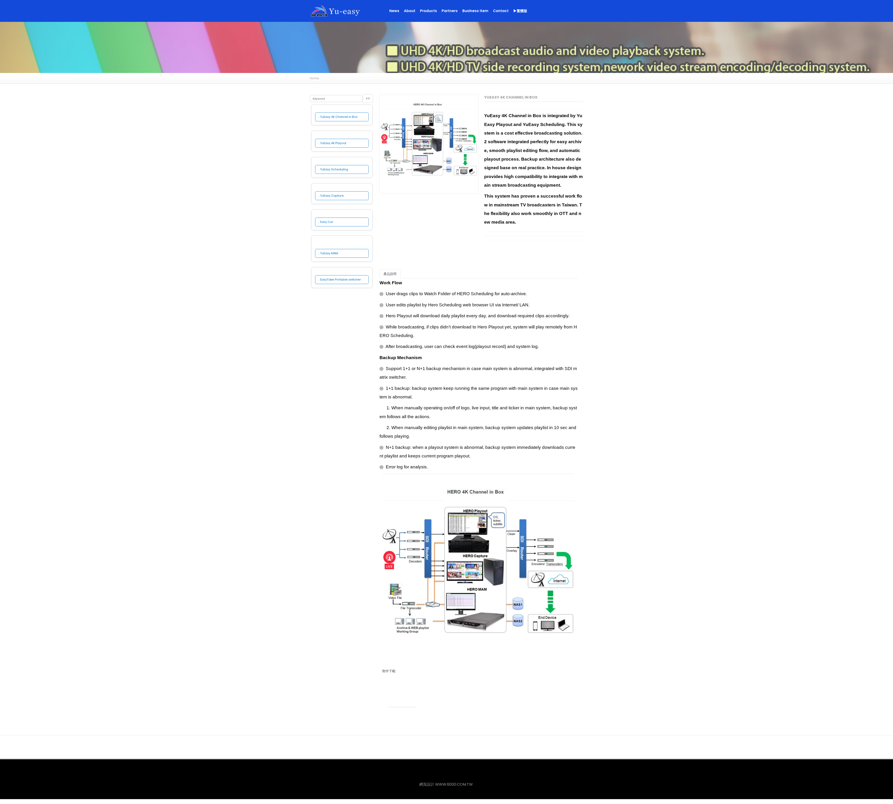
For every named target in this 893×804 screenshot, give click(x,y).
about (409, 10)
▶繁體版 (520, 10)
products (428, 10)
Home (314, 78)
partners (450, 10)
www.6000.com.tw (454, 784)
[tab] (404, 271)
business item (475, 10)
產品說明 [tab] (390, 273)
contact (501, 10)
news (394, 10)
